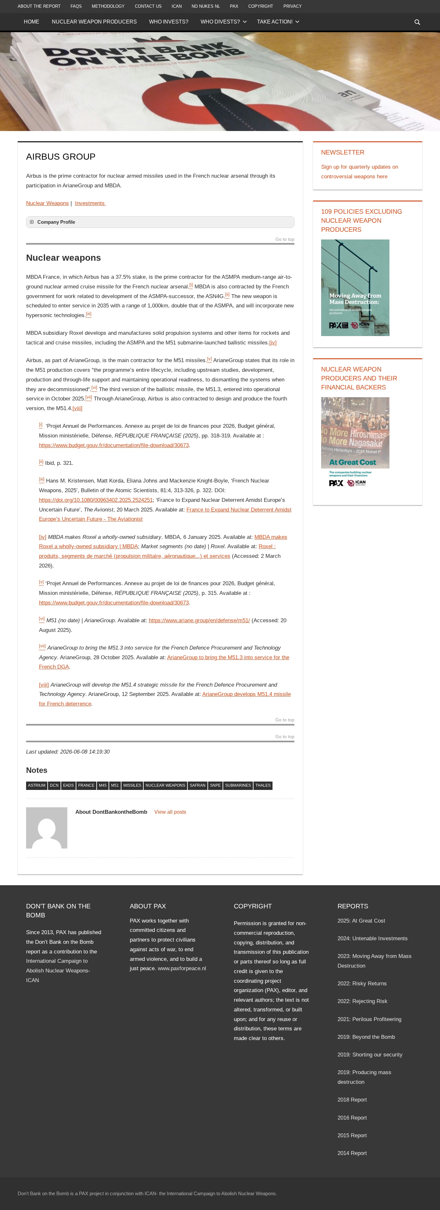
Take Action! (274, 21)
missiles (132, 785)
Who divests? (220, 21)
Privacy (292, 6)
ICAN (177, 6)
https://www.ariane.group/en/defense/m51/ (199, 620)
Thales (263, 785)
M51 (115, 785)
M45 (103, 785)
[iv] (273, 343)
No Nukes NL (206, 6)
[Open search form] (417, 21)
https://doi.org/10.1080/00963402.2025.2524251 (96, 500)
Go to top (284, 239)
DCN (54, 785)
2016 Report (352, 1118)
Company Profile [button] (56, 222)
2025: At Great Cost (361, 921)
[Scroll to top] (429, 1199)
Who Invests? (168, 21)
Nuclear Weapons (47, 203)
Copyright (260, 6)
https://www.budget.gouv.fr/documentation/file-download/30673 (114, 445)
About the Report (39, 6)
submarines (238, 785)
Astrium (36, 785)
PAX (234, 6)
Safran (198, 785)
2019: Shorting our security (370, 1055)
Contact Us (148, 6)
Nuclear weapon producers (94, 21)
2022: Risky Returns (362, 983)
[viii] (77, 408)
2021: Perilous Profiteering (369, 1019)
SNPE (215, 785)
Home (31, 21)
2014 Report (352, 1153)
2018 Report (352, 1100)
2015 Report (352, 1135)
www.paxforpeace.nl (182, 968)
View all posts (170, 812)
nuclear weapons (165, 785)
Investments (90, 203)
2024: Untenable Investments (373, 938)
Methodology (108, 6)
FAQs (76, 6)
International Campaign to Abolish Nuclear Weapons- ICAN (58, 970)
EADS (68, 785)
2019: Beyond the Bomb (366, 1037)
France (86, 785)
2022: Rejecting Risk (362, 1001)
